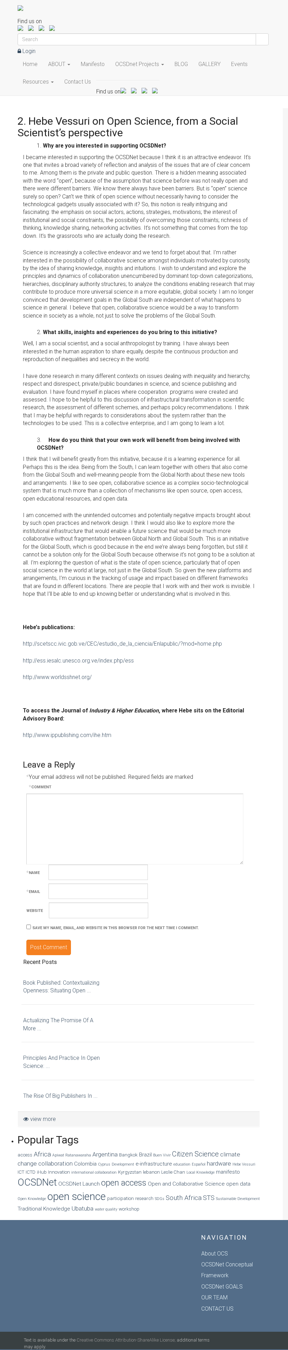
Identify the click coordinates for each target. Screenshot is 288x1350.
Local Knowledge (200, 1172)
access (25, 1154)
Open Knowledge (32, 1198)
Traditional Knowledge (44, 1209)
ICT (21, 1172)
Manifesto (93, 64)
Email (33, 891)
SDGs (159, 1198)
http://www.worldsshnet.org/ (57, 677)
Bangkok (128, 1154)
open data (238, 1184)
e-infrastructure (154, 1164)
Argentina (105, 1154)
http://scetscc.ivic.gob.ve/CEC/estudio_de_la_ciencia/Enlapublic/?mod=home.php (122, 643)
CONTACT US (217, 1308)
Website (34, 910)
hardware (219, 1163)
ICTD (30, 1172)
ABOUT (57, 64)
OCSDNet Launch (79, 1184)
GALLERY (209, 64)
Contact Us (77, 81)
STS (209, 1198)
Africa (42, 1154)
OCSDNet (37, 1182)
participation (120, 1198)
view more (42, 1119)
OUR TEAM (214, 1297)
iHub (42, 1172)
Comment (40, 787)
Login (28, 51)
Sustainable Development (238, 1198)
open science (76, 1196)
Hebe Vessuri (244, 1164)
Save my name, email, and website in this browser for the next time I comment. (115, 928)
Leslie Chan (173, 1172)
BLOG (181, 64)
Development (123, 1164)
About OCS (214, 1253)
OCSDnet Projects (138, 64)
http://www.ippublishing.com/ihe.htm (67, 735)
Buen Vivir (162, 1155)
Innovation (59, 1172)
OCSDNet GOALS (222, 1286)
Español (198, 1164)
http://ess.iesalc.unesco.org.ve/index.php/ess (78, 660)
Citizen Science (195, 1154)
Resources (36, 81)
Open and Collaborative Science (186, 1184)
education (182, 1164)
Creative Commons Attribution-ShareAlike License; (126, 1340)
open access (123, 1183)
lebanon (151, 1172)
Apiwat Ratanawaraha (71, 1155)
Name (33, 872)
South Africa (184, 1198)
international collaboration (94, 1172)
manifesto (228, 1172)
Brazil (145, 1155)
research (144, 1198)
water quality (106, 1209)
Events (239, 64)
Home (30, 64)
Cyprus (104, 1164)
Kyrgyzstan (130, 1172)
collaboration (55, 1163)
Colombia (85, 1164)
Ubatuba (82, 1208)
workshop (129, 1209)
